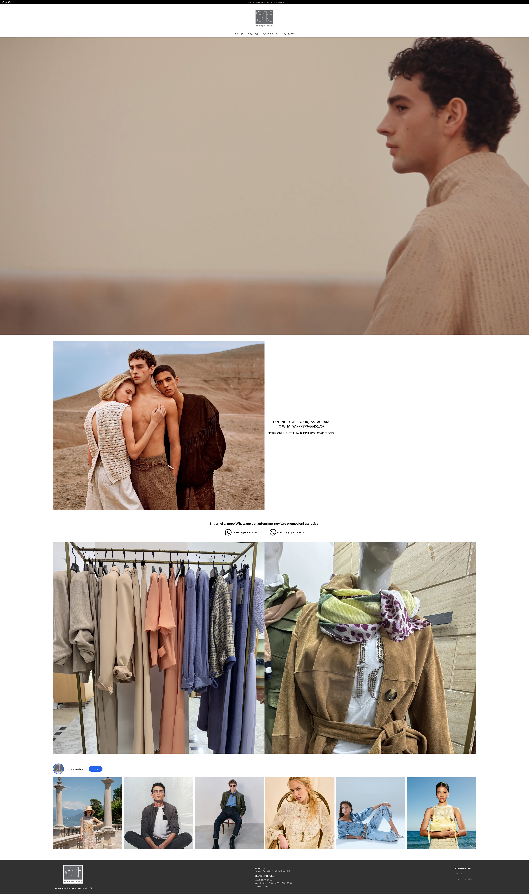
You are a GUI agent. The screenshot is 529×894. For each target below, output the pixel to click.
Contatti (458, 873)
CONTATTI (288, 34)
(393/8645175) (312, 426)
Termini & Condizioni (464, 879)
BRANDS (253, 34)
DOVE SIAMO (270, 34)
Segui (95, 769)
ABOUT (239, 34)
